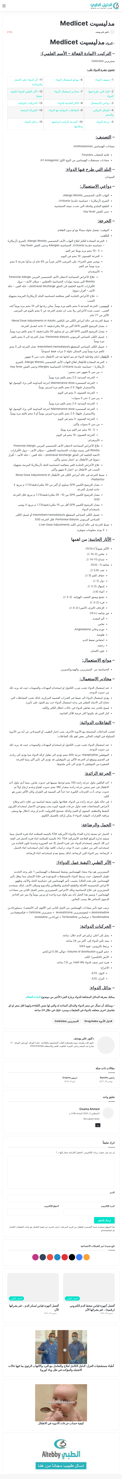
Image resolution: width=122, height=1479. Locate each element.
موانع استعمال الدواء (67, 79)
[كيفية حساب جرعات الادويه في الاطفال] (61, 1402)
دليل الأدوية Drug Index (98, 1021)
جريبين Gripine (69, 1077)
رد (98, 1125)
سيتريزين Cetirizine (66, 1021)
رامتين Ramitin (107, 1077)
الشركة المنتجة (28, 110)
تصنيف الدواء (102, 79)
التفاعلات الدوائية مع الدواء (64, 110)
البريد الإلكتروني (108, 1206)
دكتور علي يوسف (102, 32)
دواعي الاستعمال (100, 103)
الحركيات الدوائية (27, 103)
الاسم (112, 1192)
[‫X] (84, 1051)
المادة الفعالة (33, 997)
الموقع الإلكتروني (51, 1206)
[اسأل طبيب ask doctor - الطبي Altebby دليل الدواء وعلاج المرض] (61, 1453)
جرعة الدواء (103, 121)
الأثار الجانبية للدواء (68, 103)
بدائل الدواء (30, 121)
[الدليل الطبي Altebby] (104, 5)
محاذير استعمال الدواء (66, 91)
